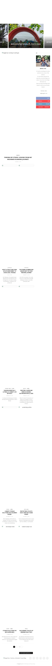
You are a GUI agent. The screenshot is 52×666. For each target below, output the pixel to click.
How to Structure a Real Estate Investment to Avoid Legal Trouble (9, 271)
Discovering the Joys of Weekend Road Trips (26, 631)
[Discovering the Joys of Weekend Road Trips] (26, 576)
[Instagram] (44, 658)
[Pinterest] (37, 658)
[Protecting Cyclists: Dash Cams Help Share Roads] (26, 457)
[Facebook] (30, 658)
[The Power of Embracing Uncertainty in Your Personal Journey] (26, 215)
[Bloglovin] (40, 658)
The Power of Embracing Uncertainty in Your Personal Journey (26, 271)
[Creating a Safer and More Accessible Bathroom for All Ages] (26, 336)
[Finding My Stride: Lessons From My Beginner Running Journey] (18, 102)
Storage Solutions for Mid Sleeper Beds (9, 631)
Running (18, 155)
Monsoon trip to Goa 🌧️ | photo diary (26, 44)
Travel (26, 628)
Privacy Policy (32, 663)
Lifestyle (10, 267)
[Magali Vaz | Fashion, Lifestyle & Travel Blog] (14, 658)
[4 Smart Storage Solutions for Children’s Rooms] (9, 457)
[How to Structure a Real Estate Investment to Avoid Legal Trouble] (9, 215)
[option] (26, 36)
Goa (26, 41)
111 (19, 646)
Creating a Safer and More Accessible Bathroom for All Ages (26, 392)
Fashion (6, 388)
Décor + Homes (26, 388)
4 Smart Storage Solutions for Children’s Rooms (9, 512)
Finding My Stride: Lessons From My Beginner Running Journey (18, 158)
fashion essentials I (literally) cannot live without (9, 392)
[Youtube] (47, 658)
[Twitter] (33, 658)
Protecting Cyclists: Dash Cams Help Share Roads (26, 512)
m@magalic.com (43, 93)
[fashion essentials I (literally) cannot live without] (9, 336)
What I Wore (11, 388)
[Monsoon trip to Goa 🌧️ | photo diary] (26, 36)
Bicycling (26, 509)
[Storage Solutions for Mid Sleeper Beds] (9, 576)
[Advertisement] (26, 13)
